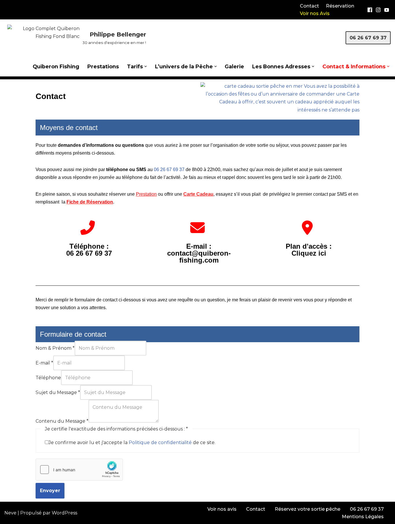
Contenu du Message (62, 421)
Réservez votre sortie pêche (307, 509)
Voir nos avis (222, 509)
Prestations (103, 66)
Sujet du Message (58, 392)
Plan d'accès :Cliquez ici (309, 249)
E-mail (44, 363)
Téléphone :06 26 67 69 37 (89, 249)
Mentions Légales (363, 516)
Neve (10, 513)
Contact (309, 6)
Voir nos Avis (315, 13)
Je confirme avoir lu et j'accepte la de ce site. (132, 442)
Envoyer (50, 490)
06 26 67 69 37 (368, 38)
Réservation (340, 6)
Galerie (234, 66)
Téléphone (48, 377)
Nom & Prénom (55, 348)
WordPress (64, 513)
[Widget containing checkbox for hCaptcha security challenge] (79, 470)
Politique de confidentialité (160, 442)
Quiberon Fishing (56, 66)
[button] (145, 66)
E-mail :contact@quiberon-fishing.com (199, 253)
